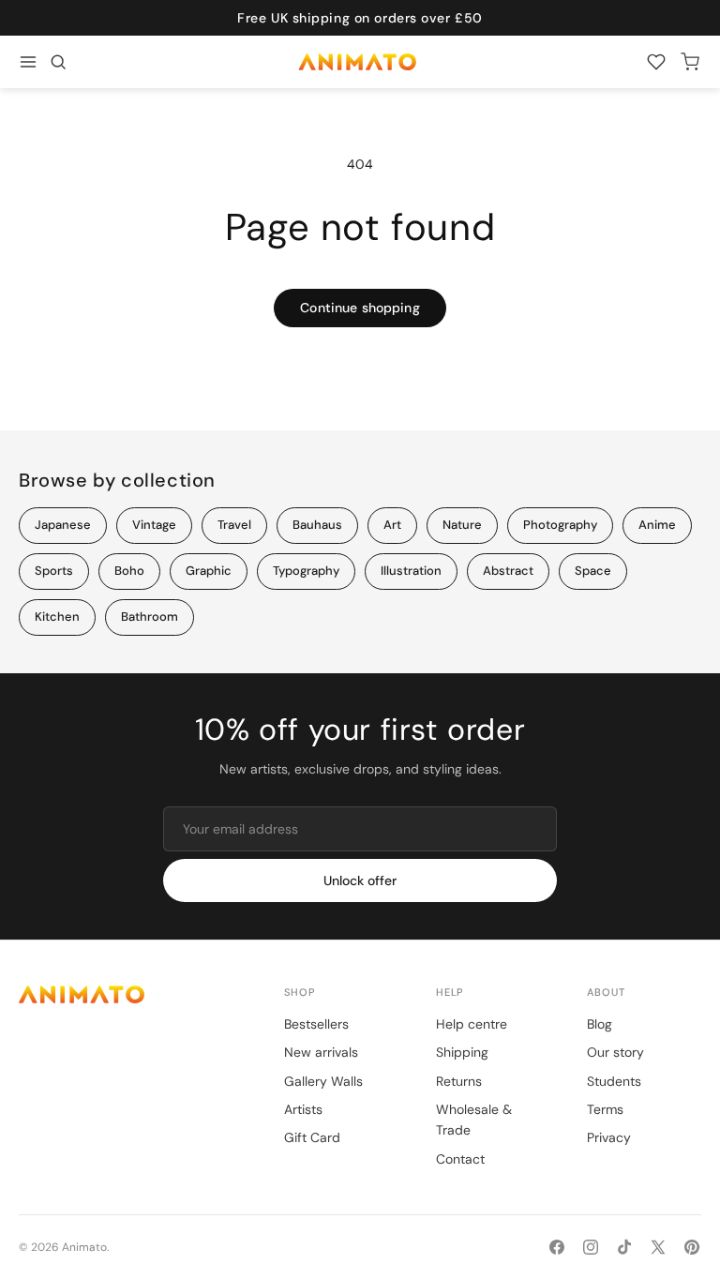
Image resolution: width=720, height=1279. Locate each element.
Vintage (154, 525)
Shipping (462, 1052)
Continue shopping (359, 307)
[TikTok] (624, 1247)
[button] (58, 62)
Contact (460, 1159)
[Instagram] (590, 1247)
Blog (599, 1024)
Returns (459, 1081)
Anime (657, 525)
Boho (129, 571)
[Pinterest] (691, 1247)
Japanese (63, 525)
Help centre (471, 1024)
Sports (54, 571)
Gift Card (312, 1137)
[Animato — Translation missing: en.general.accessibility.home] (133, 994)
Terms (605, 1109)
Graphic (209, 571)
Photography (560, 525)
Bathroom (149, 616)
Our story (615, 1052)
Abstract (508, 571)
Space (593, 571)
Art (392, 525)
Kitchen (57, 616)
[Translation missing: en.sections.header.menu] (28, 62)
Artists (303, 1109)
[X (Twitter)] (658, 1247)
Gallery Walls (323, 1081)
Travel (234, 525)
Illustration (411, 571)
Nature (462, 525)
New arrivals (321, 1052)
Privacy (609, 1137)
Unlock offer (360, 880)
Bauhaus (317, 525)
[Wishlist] (656, 62)
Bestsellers (316, 1024)
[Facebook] (557, 1247)
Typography (306, 571)
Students (614, 1081)
